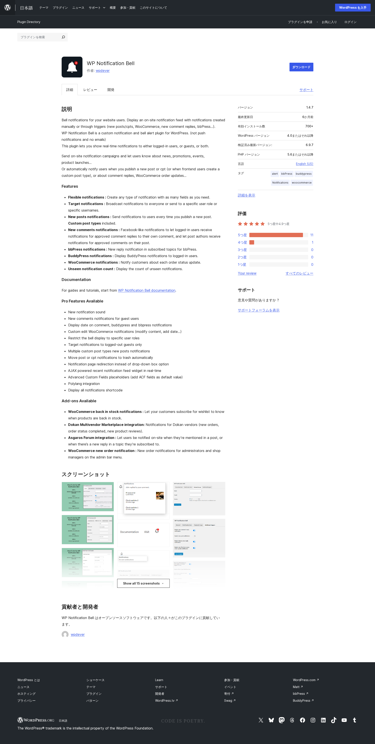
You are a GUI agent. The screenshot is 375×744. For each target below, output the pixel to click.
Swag (230, 700)
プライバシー (26, 700)
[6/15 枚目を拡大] (163, 488)
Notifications (280, 182)
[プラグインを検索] (63, 37)
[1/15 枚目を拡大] (108, 488)
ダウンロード (301, 67)
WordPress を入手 (353, 7)
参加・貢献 (231, 680)
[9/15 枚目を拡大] (163, 575)
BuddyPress (303, 700)
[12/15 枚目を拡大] (219, 524)
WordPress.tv (166, 700)
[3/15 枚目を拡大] (108, 554)
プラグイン (94, 693)
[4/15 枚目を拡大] (108, 587)
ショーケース (95, 680)
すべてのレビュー (299, 273)
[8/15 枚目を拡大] (163, 556)
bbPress (286, 173)
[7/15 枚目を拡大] (163, 529)
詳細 (69, 89)
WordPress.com (306, 680)
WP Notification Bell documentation (146, 290)
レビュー (90, 89)
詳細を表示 (246, 195)
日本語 (63, 720)
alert (275, 173)
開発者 (159, 693)
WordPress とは (28, 680)
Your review (247, 273)
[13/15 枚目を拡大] (219, 567)
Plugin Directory (28, 22)
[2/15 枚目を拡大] (108, 521)
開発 (110, 89)
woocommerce (302, 182)
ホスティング (26, 693)
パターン (92, 700)
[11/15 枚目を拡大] (219, 488)
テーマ (90, 687)
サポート (306, 89)
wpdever (103, 70)
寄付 (229, 693)
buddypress (304, 173)
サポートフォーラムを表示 (259, 310)
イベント (230, 687)
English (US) (304, 164)
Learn (159, 680)
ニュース (23, 687)
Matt (298, 687)
